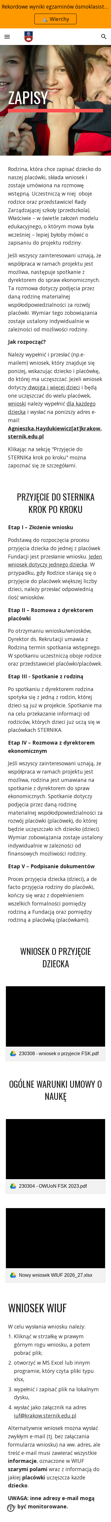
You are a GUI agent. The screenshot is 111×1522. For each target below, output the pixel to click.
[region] (55, 14)
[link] (56, 1023)
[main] (56, 100)
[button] (7, 36)
